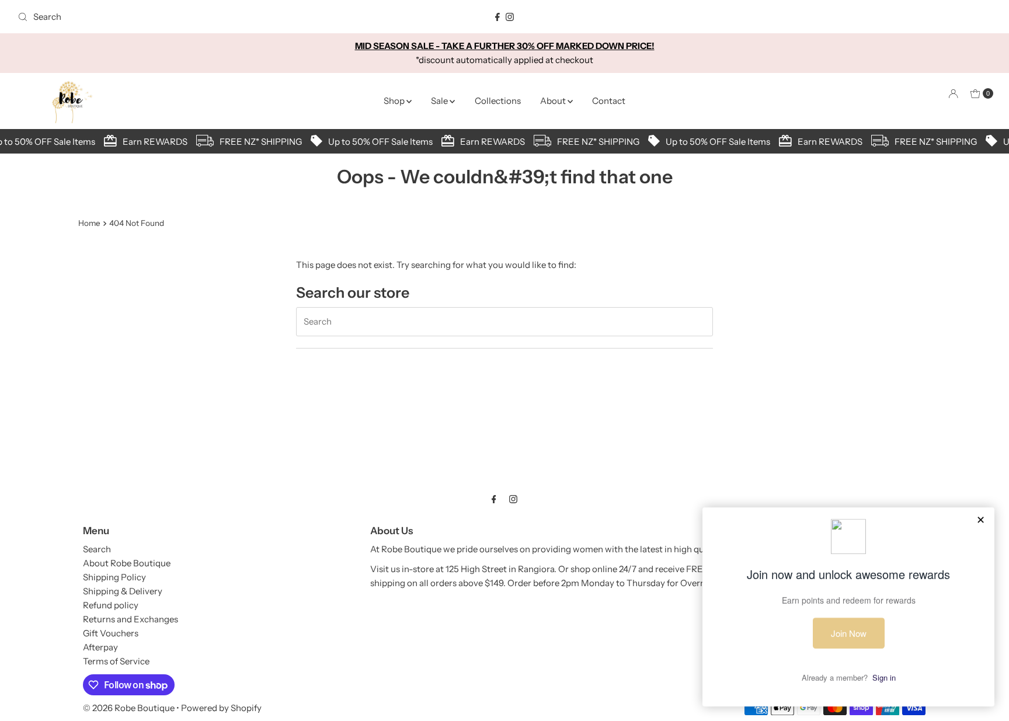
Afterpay (100, 647)
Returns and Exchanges (130, 619)
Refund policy (110, 605)
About (554, 100)
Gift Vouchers (110, 633)
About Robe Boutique (127, 563)
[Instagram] (510, 17)
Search (97, 549)
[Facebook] (497, 17)
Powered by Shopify (221, 707)
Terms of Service (116, 661)
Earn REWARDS (151, 141)
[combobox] (174, 17)
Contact (608, 100)
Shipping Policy (114, 577)
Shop (395, 100)
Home (89, 223)
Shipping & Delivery (122, 591)
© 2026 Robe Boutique (129, 707)
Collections (498, 100)
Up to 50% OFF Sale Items (377, 141)
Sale (440, 100)
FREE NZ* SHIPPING (257, 141)
